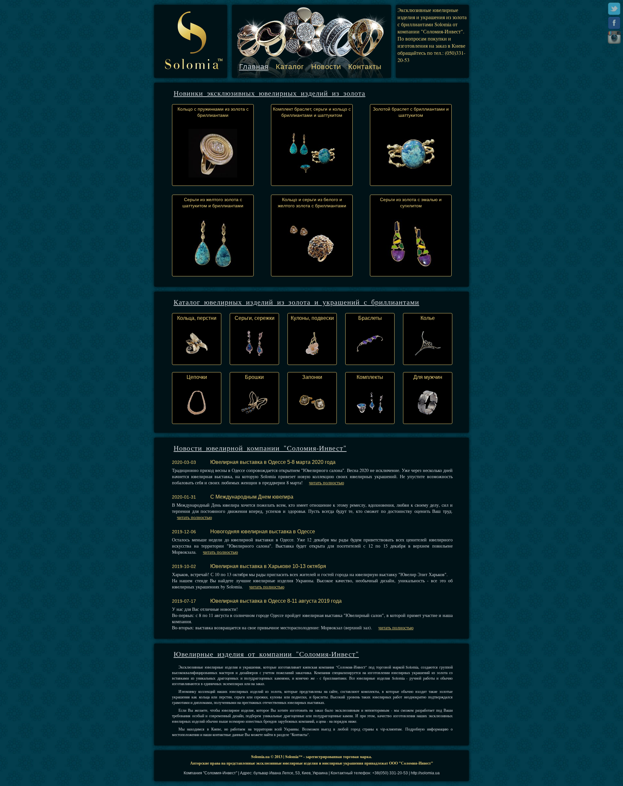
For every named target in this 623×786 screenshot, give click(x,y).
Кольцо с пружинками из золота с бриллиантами (213, 112)
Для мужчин (427, 377)
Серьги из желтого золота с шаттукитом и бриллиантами (212, 202)
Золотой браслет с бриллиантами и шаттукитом (411, 112)
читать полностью (326, 482)
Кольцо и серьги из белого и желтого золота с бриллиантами (312, 202)
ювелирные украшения (342, 763)
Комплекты (370, 377)
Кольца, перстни (196, 318)
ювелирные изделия (300, 763)
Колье (428, 318)
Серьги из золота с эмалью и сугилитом (411, 202)
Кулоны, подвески (312, 318)
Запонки (312, 377)
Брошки (254, 377)
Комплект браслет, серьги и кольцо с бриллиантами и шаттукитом (312, 112)
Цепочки (197, 377)
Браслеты (370, 318)
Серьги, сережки (255, 318)
